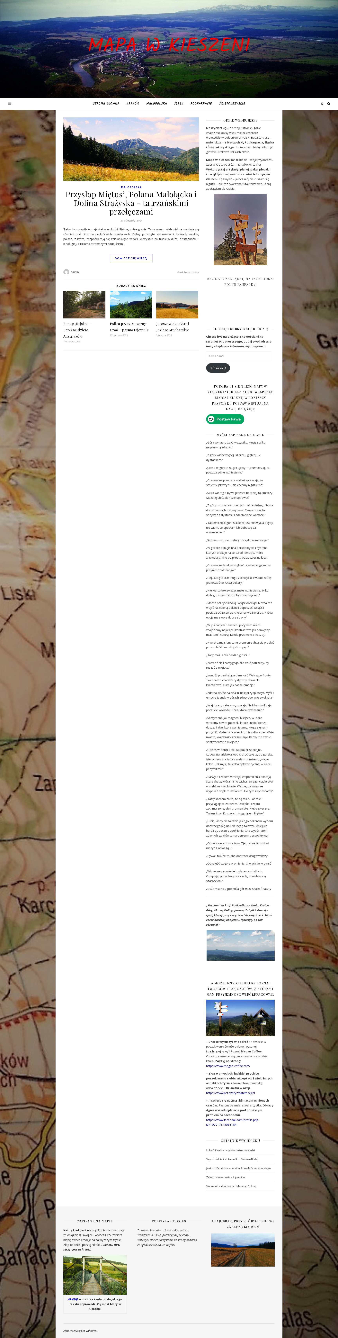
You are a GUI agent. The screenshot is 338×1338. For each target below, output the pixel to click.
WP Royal (91, 1331)
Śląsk (178, 103)
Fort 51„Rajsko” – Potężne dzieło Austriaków (77, 330)
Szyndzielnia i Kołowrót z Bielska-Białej (232, 1159)
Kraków (133, 103)
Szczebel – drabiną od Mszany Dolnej (231, 1186)
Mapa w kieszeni (169, 46)
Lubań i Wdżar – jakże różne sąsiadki (230, 1150)
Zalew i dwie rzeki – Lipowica (225, 1177)
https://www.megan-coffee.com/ (228, 1066)
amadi (75, 272)
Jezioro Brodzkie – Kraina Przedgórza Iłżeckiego (238, 1168)
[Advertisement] (235, 309)
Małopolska (156, 103)
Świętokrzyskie (232, 103)
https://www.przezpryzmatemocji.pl (230, 1093)
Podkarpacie (201, 103)
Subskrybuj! (218, 368)
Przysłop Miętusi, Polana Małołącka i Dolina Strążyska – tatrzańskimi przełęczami (131, 202)
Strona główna (106, 103)
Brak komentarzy (188, 272)
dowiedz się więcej (131, 258)
